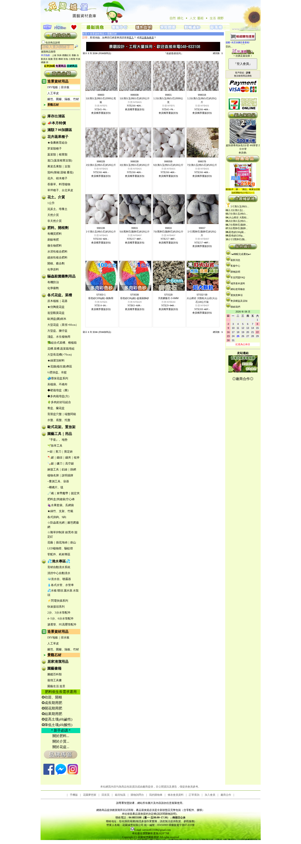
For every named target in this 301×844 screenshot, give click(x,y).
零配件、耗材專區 (58, 554)
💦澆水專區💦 (58, 561)
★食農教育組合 (57, 142)
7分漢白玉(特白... (238, 213)
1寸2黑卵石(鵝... (238, 239)
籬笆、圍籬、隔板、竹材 (63, 99)
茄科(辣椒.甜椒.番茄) (60, 172)
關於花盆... (60, 747)
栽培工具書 (54, 680)
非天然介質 (54, 221)
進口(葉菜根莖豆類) (59, 160)
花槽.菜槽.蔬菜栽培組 (60, 348)
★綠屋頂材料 (56, 360)
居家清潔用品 (58, 661)
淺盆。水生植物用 (58, 336)
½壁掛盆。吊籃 (57, 372)
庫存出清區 (56, 116)
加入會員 (210, 794)
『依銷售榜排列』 (173, 53)
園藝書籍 (54, 668)
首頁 (84, 33)
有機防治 (53, 282)
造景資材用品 (58, 81)
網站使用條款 (237, 289)
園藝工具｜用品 (59, 434)
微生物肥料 (54, 245)
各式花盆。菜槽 (59, 295)
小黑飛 (72, 59)
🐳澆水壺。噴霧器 (59, 579)
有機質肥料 (54, 233)
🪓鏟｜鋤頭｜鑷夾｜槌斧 (63, 457)
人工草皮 (53, 93)
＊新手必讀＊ (60, 730)
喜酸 (74, 55)
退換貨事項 (236, 295)
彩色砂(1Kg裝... (237, 232)
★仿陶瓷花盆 (56, 307)
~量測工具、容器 (58, 481)
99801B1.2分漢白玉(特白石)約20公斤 (202, 98)
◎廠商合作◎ (242, 379)
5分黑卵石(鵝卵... (238, 228)
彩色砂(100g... (236, 235)
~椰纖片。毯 (55, 487)
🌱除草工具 (54, 445)
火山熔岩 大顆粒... (239, 217)
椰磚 (60, 59)
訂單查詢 (194, 794)
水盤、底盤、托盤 (58, 420)
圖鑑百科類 (54, 674)
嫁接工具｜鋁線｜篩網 (61, 469)
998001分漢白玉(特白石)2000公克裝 (101, 98)
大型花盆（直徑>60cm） (62, 324)
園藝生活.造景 (56, 686)
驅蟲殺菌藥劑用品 (61, 276)
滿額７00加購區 (59, 130)
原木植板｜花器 (57, 301)
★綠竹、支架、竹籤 (60, 511)
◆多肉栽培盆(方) (58, 396)
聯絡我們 (235, 306)
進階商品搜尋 (49, 51)
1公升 (51, 203)
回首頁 (106, 794)
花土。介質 (56, 197)
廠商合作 (226, 794)
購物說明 (235, 271)
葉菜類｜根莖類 (57, 154)
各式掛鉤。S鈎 (56, 517)
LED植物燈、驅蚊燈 (60, 548)
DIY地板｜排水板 (58, 87)
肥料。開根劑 (58, 228)
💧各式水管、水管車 (60, 585)
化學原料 (53, 269)
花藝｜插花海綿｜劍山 (61, 542)
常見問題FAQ (237, 277)
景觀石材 (53, 104)
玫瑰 (65, 59)
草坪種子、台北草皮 (60, 190)
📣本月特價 (56, 123)
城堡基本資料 (237, 283)
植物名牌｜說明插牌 (60, 475)
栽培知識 (120, 794)
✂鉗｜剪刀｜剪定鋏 (60, 451)
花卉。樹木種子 (57, 178)
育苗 (55, 59)
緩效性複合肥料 (57, 257)
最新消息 (235, 260)
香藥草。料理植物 (58, 184)
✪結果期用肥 (52, 714)
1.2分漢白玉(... (237, 210)
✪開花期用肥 (52, 708)
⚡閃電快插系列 (57, 600)
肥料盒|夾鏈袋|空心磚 (60, 499)
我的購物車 (155, 794)
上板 (54, 55)
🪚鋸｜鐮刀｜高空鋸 (60, 463)
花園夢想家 (89, 794)
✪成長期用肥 (52, 703)
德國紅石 (66, 55)
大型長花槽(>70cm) (59, 354)
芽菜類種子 (54, 148)
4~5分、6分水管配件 (60, 618)
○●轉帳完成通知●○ (240, 254)
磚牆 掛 (44, 62)
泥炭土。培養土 (57, 209)
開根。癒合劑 (56, 263)
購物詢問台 (137, 794)
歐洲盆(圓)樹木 (56, 318)
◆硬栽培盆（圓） (58, 390)
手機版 (74, 794)
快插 (59, 55)
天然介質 (53, 215)
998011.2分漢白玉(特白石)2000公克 (168, 98)
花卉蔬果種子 (58, 136)
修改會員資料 (176, 794)
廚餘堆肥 (53, 239)
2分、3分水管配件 (59, 612)
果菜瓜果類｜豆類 (58, 166)
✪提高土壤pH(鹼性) (57, 719)
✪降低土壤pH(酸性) (57, 725)
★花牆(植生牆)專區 (59, 366)
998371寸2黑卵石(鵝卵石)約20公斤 (202, 232)
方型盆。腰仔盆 (57, 330)
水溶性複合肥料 (57, 251)
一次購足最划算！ (243, 55)
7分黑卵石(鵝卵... (238, 224)
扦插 (78, 59)
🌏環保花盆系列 (57, 378)
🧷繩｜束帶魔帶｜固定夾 (63, 493)
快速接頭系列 (56, 606)
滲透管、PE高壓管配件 (61, 624)
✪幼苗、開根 (52, 697)
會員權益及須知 (238, 300)
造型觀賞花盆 (56, 312)
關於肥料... (60, 736)
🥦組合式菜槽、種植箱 (62, 342)
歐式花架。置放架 (61, 427)
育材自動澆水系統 (58, 567)
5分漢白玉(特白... (238, 221)
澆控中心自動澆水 (58, 573)
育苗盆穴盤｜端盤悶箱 (61, 414)
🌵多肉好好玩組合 (59, 402)
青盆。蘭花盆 (56, 408)
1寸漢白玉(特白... (239, 206)
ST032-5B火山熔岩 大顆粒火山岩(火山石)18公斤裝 (202, 298)
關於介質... (60, 741)
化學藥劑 (53, 288)
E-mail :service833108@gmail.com (152, 829)
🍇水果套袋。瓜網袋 (60, 505)
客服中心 (235, 265)
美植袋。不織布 (57, 384)
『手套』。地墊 (57, 439)
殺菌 (50, 59)
